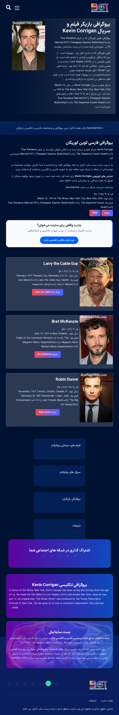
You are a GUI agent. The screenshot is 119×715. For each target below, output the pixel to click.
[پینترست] (40, 683)
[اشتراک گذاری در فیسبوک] (75, 556)
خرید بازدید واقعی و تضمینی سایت (59, 240)
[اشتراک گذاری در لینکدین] (43, 556)
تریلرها (107, 213)
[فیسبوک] (56, 683)
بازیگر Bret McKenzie (48, 354)
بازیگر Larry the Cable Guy (47, 292)
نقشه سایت (107, 701)
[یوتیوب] (24, 683)
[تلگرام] (32, 683)
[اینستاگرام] (17, 683)
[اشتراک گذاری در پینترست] (59, 556)
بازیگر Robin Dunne (48, 412)
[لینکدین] (9, 683)
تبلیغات (92, 701)
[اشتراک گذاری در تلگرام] (51, 556)
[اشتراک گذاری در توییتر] (67, 556)
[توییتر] (48, 683)
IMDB (95, 213)
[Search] (8, 8)
